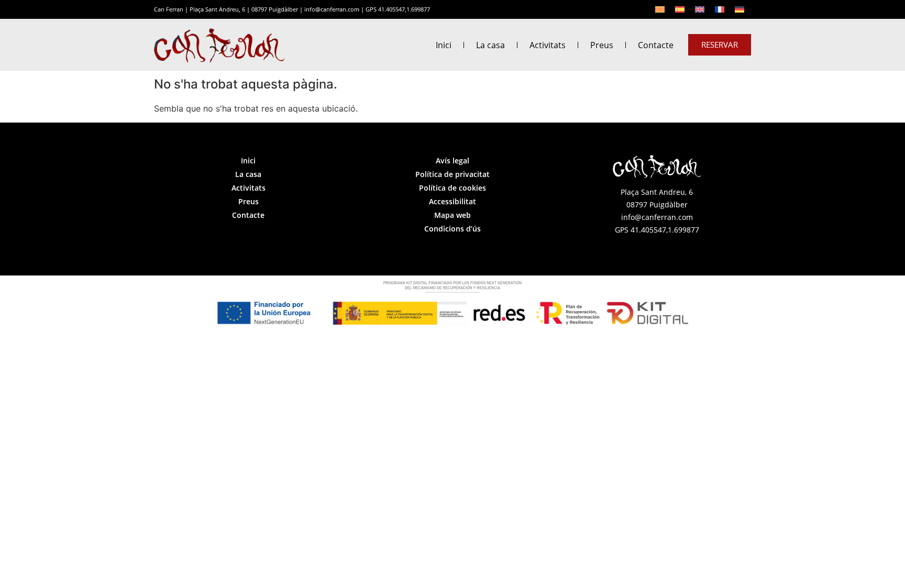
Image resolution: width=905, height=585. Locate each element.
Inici (443, 45)
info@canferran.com (331, 9)
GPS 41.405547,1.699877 (398, 9)
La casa (490, 45)
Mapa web (452, 215)
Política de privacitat (452, 174)
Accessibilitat (452, 201)
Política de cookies (452, 188)
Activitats (547, 45)
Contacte (656, 45)
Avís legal (452, 160)
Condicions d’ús (452, 229)
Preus (601, 45)
